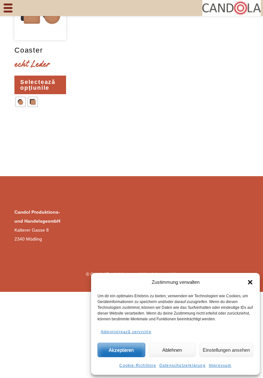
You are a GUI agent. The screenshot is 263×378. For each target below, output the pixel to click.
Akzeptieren (121, 350)
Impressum (220, 365)
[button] (250, 282)
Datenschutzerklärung (182, 365)
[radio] (20, 102)
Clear (22, 121)
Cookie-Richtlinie (137, 365)
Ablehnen (172, 350)
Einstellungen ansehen (226, 350)
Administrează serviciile (126, 332)
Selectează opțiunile (37, 85)
